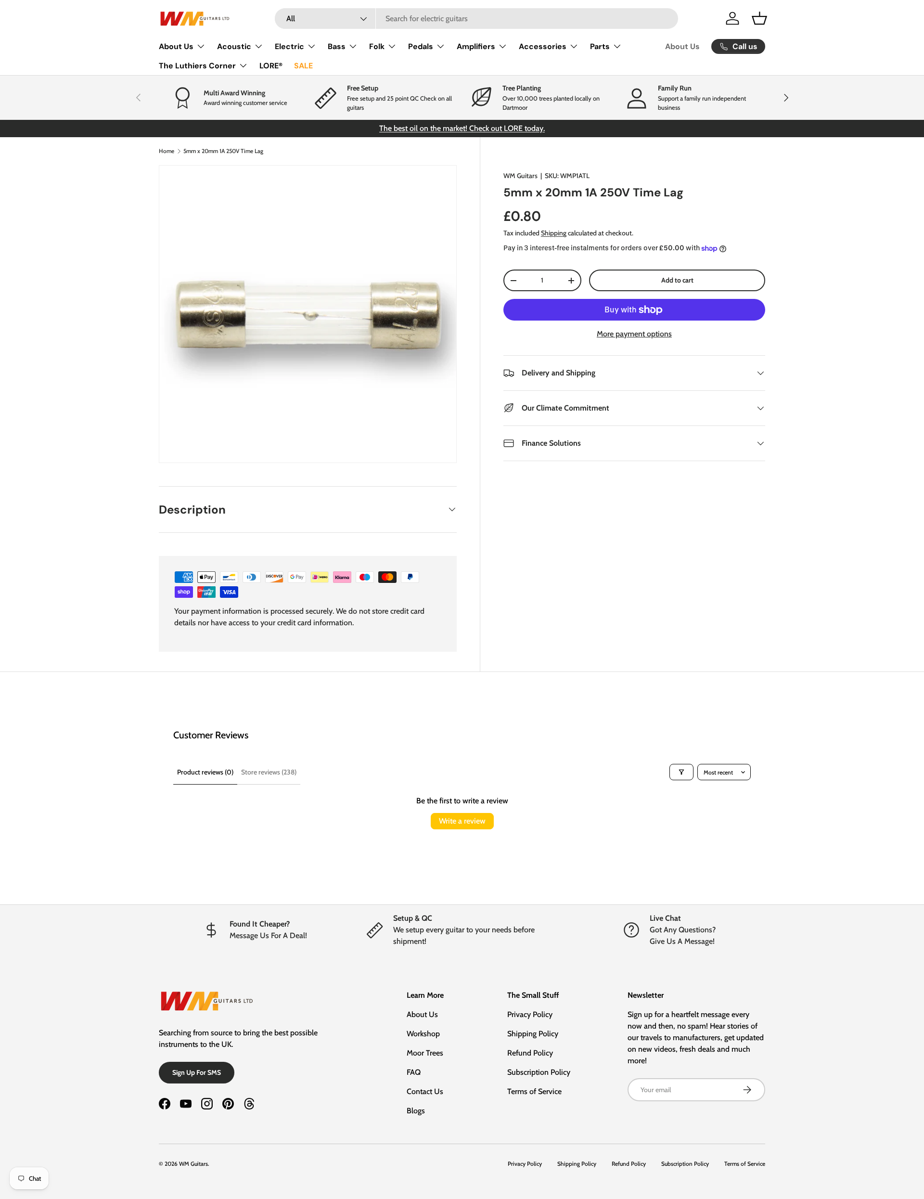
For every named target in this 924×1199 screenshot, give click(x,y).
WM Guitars (520, 175)
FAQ (414, 1072)
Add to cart (677, 280)
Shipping (553, 233)
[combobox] (477, 18)
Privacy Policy (529, 1014)
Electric (289, 46)
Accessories (542, 46)
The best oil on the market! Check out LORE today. (462, 128)
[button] (759, 18)
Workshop (423, 1033)
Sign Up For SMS (196, 1072)
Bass (337, 46)
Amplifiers (476, 46)
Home (166, 151)
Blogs (416, 1110)
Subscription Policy (538, 1072)
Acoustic (234, 46)
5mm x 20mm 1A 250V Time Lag (223, 151)
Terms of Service (534, 1091)
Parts (600, 46)
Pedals (420, 46)
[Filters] (681, 772)
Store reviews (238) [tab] (268, 772)
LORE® (270, 66)
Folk (377, 46)
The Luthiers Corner (197, 66)
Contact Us (425, 1091)
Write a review (462, 820)
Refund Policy (530, 1052)
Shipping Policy (532, 1033)
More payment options (634, 333)
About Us (176, 46)
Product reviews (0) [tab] (205, 772)
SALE (303, 66)
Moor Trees (425, 1052)
